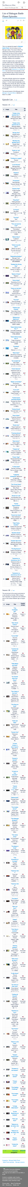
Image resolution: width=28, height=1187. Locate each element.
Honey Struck (16, 409)
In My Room (15, 973)
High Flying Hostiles (16, 524)
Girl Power (15, 1029)
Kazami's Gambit (15, 759)
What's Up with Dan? (16, 246)
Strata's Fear (16, 188)
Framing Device (16, 433)
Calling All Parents (15, 995)
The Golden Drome (15, 1094)
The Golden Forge (15, 1100)
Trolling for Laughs (16, 158)
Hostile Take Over (16, 541)
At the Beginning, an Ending (15, 1113)
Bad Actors (16, 441)
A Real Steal (16, 467)
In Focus (16, 209)
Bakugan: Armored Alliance (9, 93)
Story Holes (16, 280)
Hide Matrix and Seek (15, 664)
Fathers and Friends (16, 308)
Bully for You (16, 150)
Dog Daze (16, 200)
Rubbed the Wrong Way (16, 265)
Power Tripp (16, 457)
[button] (23, 1150)
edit (16, 100)
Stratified (16, 346)
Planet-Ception (14, 1139)
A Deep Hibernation (14, 1107)
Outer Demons (16, 369)
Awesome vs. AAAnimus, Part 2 (16, 574)
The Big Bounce (16, 549)
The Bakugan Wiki (8, 5)
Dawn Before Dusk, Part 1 (16, 328)
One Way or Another (15, 930)
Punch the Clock (16, 515)
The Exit (16, 217)
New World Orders (15, 623)
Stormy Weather (14, 946)
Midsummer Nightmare (16, 318)
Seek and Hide (15, 721)
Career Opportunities (16, 504)
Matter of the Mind (16, 382)
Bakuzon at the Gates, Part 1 (15, 1126)
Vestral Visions (15, 787)
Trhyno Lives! (15, 1082)
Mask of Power (16, 274)
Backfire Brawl (16, 533)
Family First (15, 732)
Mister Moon (16, 237)
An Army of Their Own (15, 985)
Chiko (12, 789)
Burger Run (16, 133)
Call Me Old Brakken (15, 649)
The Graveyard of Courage (14, 859)
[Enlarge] (22, 42)
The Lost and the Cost (16, 224)
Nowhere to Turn (15, 1011)
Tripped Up (16, 449)
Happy (15, 919)
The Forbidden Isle (15, 609)
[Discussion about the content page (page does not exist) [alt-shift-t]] (6, 20)
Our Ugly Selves (15, 1075)
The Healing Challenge (15, 1088)
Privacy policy (5, 1183)
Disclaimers (9, 1185)
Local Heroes (16, 165)
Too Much (15, 898)
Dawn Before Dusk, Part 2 (16, 337)
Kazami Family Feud (14, 1055)
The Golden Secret (15, 808)
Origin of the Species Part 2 (16, 124)
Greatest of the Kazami (14, 1069)
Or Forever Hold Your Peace (15, 678)
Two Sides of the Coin (15, 692)
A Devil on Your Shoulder (15, 773)
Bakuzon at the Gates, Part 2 (15, 1132)
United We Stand (15, 1145)
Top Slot (16, 300)
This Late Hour (15, 1119)
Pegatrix (16, 173)
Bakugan (15, 1151)
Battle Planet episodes (8, 1162)
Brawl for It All (16, 496)
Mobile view (16, 1185)
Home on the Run (16, 288)
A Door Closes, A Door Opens (14, 745)
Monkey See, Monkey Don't (16, 141)
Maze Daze (16, 353)
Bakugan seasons (20, 1162)
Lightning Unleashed (14, 475)
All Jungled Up (16, 361)
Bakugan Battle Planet (14, 1160)
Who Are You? (15, 907)
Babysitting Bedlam (16, 256)
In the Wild (15, 636)
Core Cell (16, 390)
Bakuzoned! (15, 797)
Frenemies (16, 181)
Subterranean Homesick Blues (15, 398)
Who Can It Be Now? (15, 959)
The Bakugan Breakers (15, 819)
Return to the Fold (15, 1042)
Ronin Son (16, 425)
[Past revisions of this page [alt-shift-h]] (21, 20)
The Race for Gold (15, 705)
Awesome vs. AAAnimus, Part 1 (16, 559)
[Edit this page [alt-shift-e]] (18, 20)
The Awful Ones (15, 835)
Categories (5, 1160)
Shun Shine (16, 415)
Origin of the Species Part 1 (16, 114)
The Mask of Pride (15, 847)
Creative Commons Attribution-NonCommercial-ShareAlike (12, 1178)
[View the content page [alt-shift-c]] (3, 20)
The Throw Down (16, 484)
